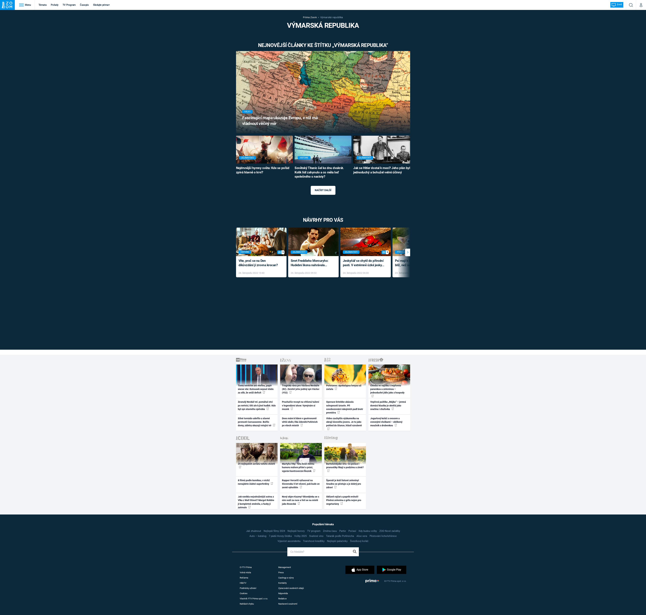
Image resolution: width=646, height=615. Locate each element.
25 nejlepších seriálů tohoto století (256, 463)
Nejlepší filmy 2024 (274, 531)
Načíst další (323, 190)
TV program (313, 531)
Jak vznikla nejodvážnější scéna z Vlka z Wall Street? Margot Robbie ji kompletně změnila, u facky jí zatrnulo (256, 502)
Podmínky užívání (248, 588)
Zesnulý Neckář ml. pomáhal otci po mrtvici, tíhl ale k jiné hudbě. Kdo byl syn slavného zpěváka (257, 405)
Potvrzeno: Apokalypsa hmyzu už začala (343, 387)
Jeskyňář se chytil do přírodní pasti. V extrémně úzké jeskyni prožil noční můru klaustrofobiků (364, 263)
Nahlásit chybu (247, 604)
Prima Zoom (310, 17)
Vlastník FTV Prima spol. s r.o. (254, 598)
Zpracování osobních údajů (291, 588)
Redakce (282, 598)
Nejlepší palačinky (337, 541)
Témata (43, 4)
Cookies (243, 593)
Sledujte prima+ (101, 4)
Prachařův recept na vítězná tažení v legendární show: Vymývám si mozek (300, 405)
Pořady (54, 4)
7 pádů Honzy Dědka (280, 536)
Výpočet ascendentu (289, 541)
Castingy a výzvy (286, 577)
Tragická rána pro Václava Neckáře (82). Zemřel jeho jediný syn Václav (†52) (300, 389)
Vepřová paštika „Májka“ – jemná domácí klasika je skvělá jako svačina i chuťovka (388, 405)
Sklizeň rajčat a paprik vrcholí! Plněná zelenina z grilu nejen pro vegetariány (343, 500)
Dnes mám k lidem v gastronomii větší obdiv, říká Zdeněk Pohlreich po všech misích (300, 422)
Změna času (330, 531)
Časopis (84, 4)
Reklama (244, 577)
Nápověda (283, 593)
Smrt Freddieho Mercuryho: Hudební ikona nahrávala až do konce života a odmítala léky (311, 263)
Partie (342, 531)
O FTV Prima (246, 567)
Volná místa (245, 572)
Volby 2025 (300, 536)
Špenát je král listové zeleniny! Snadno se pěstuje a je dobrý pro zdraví (343, 484)
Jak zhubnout (253, 531)
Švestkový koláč (359, 541)
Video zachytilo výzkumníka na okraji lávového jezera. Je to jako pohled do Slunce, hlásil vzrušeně (344, 422)
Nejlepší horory (296, 531)
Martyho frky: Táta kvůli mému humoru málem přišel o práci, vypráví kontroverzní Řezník (298, 467)
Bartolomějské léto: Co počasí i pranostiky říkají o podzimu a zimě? (345, 465)
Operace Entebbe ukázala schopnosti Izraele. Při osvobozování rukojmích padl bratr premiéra (344, 407)
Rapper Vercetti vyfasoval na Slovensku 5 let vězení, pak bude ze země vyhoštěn (301, 484)
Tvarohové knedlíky (314, 541)
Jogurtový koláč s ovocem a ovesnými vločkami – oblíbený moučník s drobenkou (386, 422)
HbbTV (243, 583)
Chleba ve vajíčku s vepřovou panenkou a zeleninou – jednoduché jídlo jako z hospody (387, 389)
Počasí (352, 531)
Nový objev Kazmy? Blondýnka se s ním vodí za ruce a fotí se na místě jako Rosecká (300, 500)
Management (284, 567)
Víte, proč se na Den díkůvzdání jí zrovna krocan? (258, 263)
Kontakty (282, 583)
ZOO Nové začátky (389, 531)
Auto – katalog (257, 536)
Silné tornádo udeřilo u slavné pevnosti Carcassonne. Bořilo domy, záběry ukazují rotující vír (255, 422)
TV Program (69, 4)
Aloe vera (361, 536)
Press (281, 572)
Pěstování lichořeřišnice (383, 536)
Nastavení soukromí (287, 604)
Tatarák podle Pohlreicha (340, 536)
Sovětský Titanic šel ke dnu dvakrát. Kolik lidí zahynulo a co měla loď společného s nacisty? (319, 172)
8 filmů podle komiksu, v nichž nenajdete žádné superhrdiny (254, 482)
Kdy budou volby (368, 531)
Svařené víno (316, 536)
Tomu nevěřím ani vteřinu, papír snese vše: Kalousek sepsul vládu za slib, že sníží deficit (256, 389)
